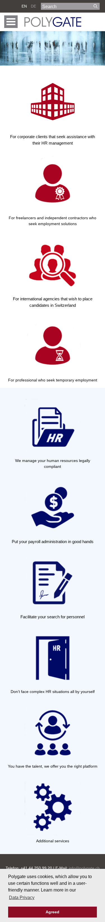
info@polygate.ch (84, 868)
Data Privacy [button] (21, 897)
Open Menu (11, 21)
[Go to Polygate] (53, 22)
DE (33, 6)
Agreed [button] (52, 912)
